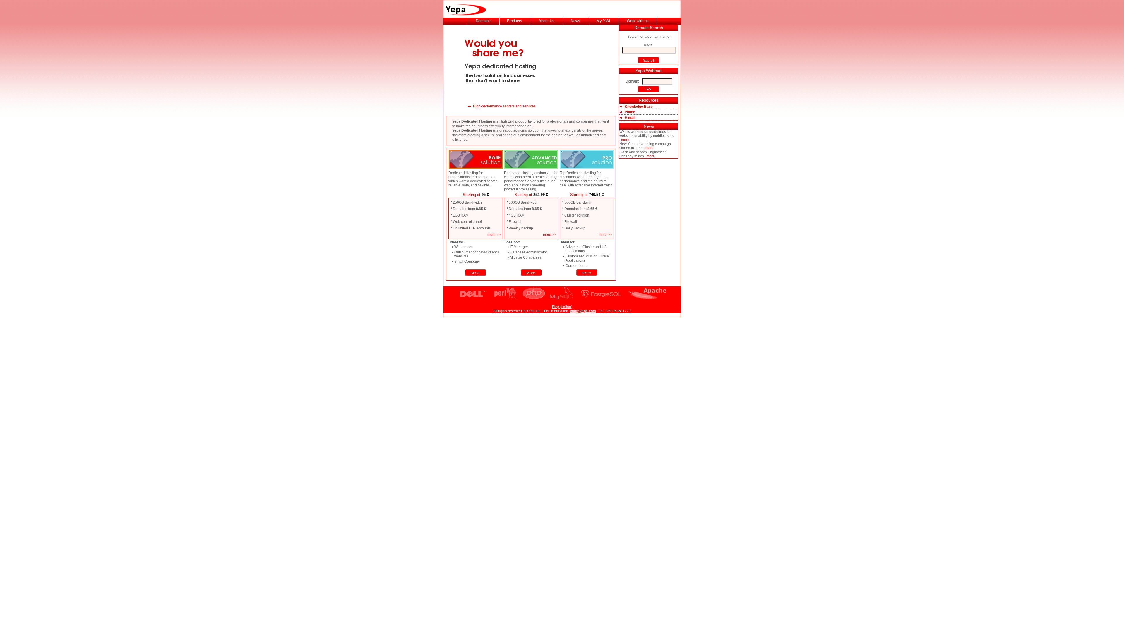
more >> (494, 235)
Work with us (638, 21)
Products (514, 21)
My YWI (603, 21)
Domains (483, 21)
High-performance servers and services (504, 106)
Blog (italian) (562, 307)
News (575, 21)
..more (624, 140)
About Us (546, 21)
